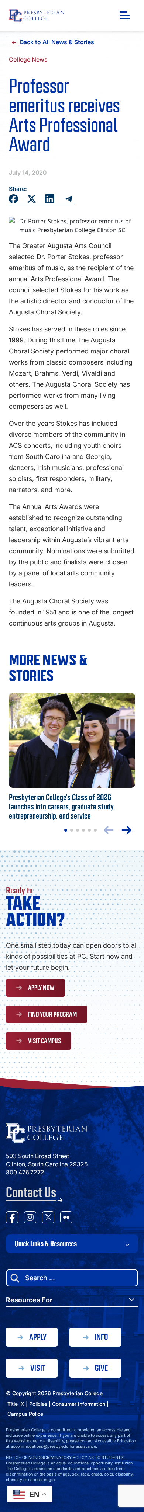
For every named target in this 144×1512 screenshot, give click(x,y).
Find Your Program (52, 1014)
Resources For (29, 1300)
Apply (38, 1337)
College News (28, 59)
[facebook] (12, 1218)
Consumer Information (78, 1404)
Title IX (15, 1404)
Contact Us (31, 1192)
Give (101, 1368)
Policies (38, 1404)
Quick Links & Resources (46, 1244)
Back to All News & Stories (57, 42)
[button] (65, 830)
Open (124, 15)
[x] (48, 1218)
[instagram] (30, 1218)
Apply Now (41, 988)
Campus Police (25, 1414)
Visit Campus (44, 1041)
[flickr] (66, 1218)
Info (101, 1337)
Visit (37, 1368)
